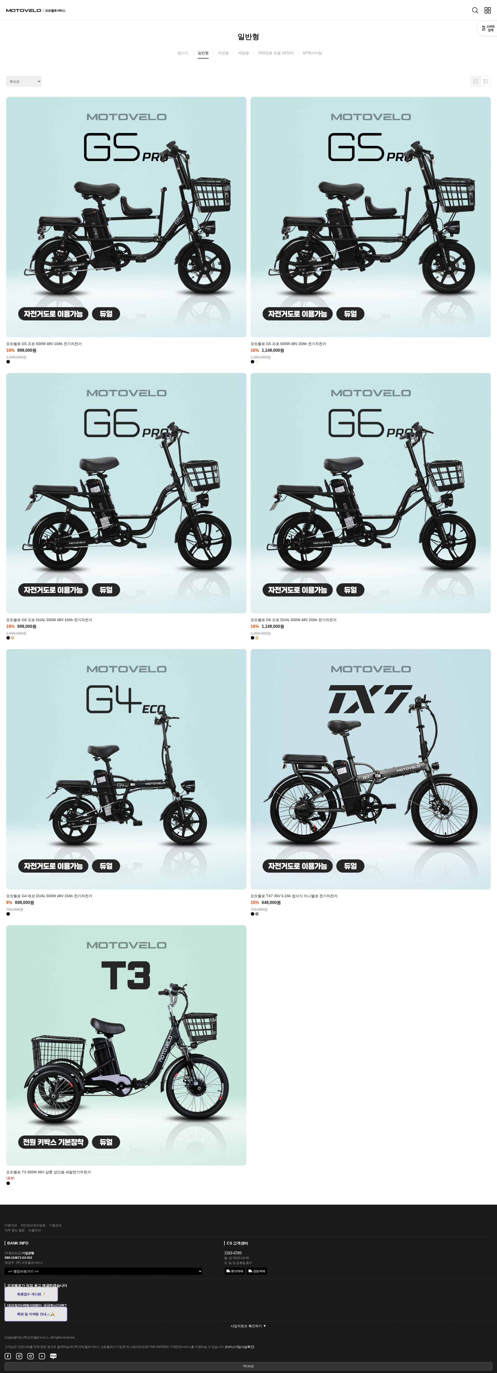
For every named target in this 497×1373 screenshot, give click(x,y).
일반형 (203, 53)
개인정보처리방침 (33, 1225)
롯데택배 (236, 1271)
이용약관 (11, 1225)
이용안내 (55, 1225)
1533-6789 (233, 1253)
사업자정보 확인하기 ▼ (248, 1326)
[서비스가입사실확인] (239, 1347)
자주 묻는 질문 (15, 1230)
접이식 (183, 53)
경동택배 (258, 1271)
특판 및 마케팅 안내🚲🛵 (36, 1314)
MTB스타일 (312, 53)
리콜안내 (34, 1230)
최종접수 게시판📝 (31, 1294)
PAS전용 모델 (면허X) (276, 53)
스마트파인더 (487, 29)
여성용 (223, 53)
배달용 (243, 53)
